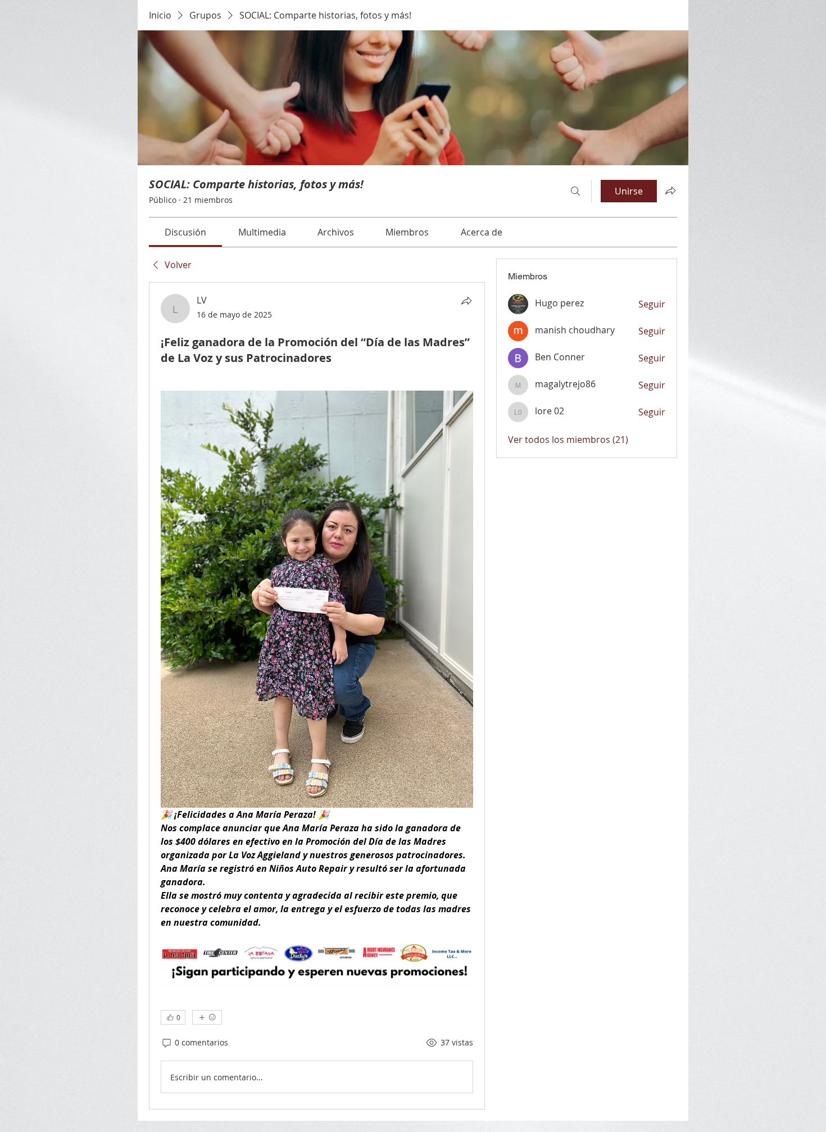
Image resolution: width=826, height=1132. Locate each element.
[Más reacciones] (207, 1017)
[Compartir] (466, 300)
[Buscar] (575, 191)
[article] (317, 696)
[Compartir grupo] (670, 190)
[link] (185, 232)
